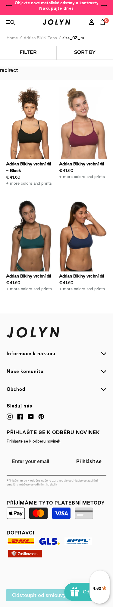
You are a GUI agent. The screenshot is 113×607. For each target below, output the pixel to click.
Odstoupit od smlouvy (39, 595)
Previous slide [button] (9, 5)
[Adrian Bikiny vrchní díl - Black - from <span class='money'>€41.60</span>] (30, 123)
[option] (56, 5)
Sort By (84, 52)
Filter (28, 52)
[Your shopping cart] (104, 29)
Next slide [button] (104, 5)
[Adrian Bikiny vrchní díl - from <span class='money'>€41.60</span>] (83, 123)
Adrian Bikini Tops (40, 38)
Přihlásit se (89, 461)
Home (12, 38)
